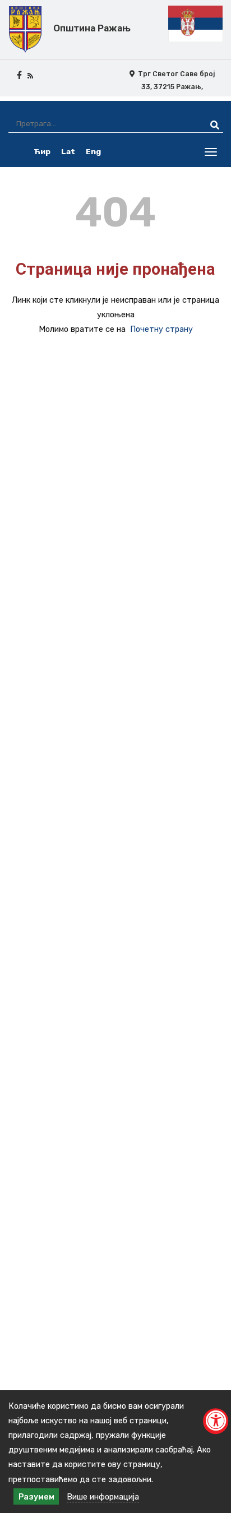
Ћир (42, 151)
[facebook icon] (19, 75)
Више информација (103, 1497)
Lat (68, 151)
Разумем (36, 1497)
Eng (93, 151)
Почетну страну (161, 329)
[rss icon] (30, 75)
